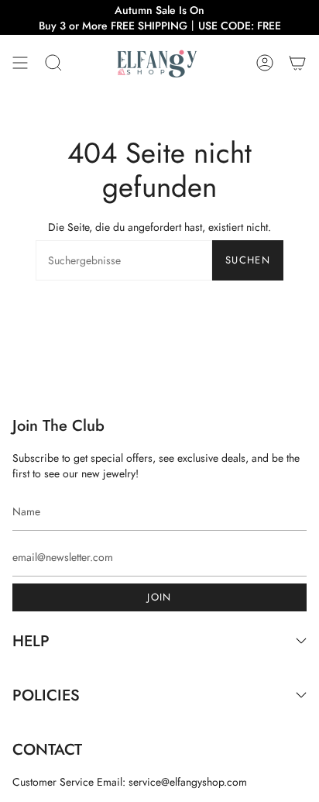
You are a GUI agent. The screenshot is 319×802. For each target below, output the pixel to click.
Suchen (247, 260)
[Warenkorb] (297, 62)
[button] (53, 62)
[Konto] (265, 62)
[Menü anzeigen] (20, 62)
